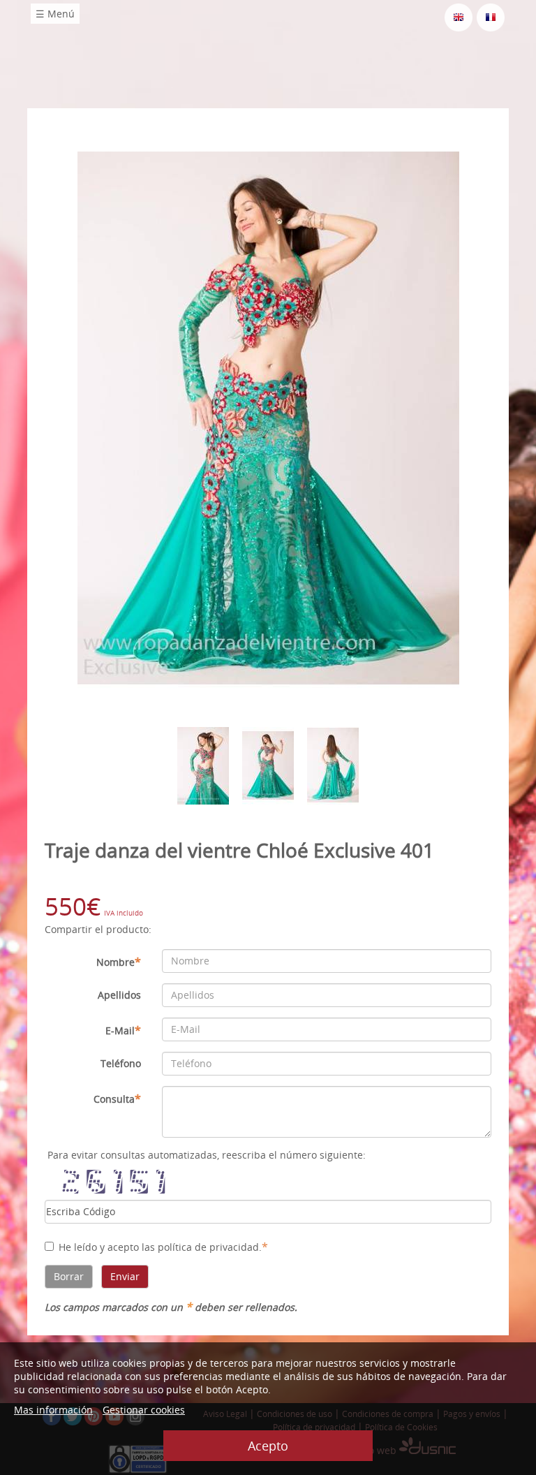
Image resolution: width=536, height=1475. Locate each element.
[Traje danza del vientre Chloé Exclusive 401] (268, 417)
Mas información (53, 1409)
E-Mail (123, 1030)
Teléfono (120, 1063)
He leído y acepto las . (163, 1246)
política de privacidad (208, 1247)
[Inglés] (458, 16)
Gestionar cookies (144, 1409)
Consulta (117, 1098)
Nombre (118, 961)
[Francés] (490, 16)
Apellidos (119, 994)
